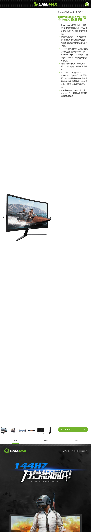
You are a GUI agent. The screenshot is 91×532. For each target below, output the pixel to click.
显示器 (75, 12)
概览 (15, 440)
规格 (46, 440)
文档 (76, 440)
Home (60, 12)
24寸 (81, 12)
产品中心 (67, 12)
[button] (3, 216)
